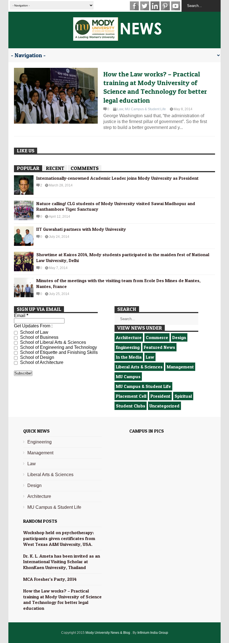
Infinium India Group (152, 633)
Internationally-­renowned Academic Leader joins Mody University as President (117, 178)
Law (120, 109)
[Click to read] (56, 96)
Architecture (129, 337)
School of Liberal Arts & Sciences (52, 342)
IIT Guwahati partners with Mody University (81, 229)
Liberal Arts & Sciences (139, 367)
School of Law (33, 332)
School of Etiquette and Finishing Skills (58, 352)
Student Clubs (130, 406)
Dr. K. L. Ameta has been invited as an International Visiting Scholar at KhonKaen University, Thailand (61, 561)
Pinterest (165, 5)
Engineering (128, 347)
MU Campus (128, 376)
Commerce (157, 337)
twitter (144, 5)
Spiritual (183, 396)
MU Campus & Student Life (145, 109)
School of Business (38, 337)
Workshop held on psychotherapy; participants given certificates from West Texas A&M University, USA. (59, 538)
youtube (175, 5)
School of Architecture (41, 362)
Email (21, 315)
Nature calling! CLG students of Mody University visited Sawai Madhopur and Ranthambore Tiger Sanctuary (115, 206)
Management (180, 367)
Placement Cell (131, 396)
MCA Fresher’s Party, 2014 (50, 579)
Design (179, 337)
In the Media (129, 357)
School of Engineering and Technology (58, 347)
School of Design (36, 357)
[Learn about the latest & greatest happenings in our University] (117, 38)
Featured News (159, 347)
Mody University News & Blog (108, 633)
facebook (134, 5)
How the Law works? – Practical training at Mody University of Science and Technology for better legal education (155, 87)
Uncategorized (164, 406)
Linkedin (155, 5)
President (160, 396)
